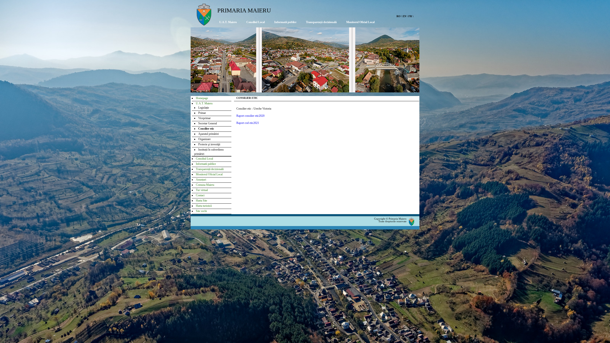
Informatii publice (285, 22)
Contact (200, 195)
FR (410, 16)
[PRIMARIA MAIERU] (204, 24)
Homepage (202, 98)
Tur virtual (202, 190)
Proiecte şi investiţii (209, 144)
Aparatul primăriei (208, 134)
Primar (202, 113)
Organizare (204, 139)
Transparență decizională (321, 22)
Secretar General (207, 123)
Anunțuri (201, 179)
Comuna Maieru (205, 185)
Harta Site (201, 200)
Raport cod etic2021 (247, 123)
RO (398, 16)
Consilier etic (206, 128)
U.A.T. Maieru (228, 22)
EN (404, 16)
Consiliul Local (255, 22)
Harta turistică (204, 205)
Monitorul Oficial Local (360, 22)
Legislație (203, 107)
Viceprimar (204, 118)
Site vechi (201, 211)
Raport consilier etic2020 (250, 115)
